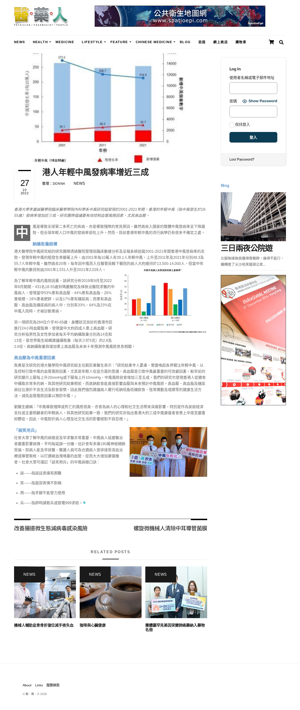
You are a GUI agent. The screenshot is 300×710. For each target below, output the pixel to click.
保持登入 (242, 125)
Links (39, 685)
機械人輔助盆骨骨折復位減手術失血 (43, 625)
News (19, 42)
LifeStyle (92, 42)
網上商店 (220, 42)
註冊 (202, 42)
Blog (185, 42)
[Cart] (271, 42)
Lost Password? (241, 159)
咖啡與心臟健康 (93, 625)
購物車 (241, 42)
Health (40, 42)
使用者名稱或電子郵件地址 (251, 78)
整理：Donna (53, 183)
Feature (119, 42)
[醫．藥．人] (41, 23)
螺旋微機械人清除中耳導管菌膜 (170, 528)
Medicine (65, 42)
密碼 (233, 101)
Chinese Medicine (154, 42)
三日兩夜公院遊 (246, 248)
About (27, 685)
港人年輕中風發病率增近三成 (95, 172)
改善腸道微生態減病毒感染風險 (51, 528)
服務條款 (53, 685)
